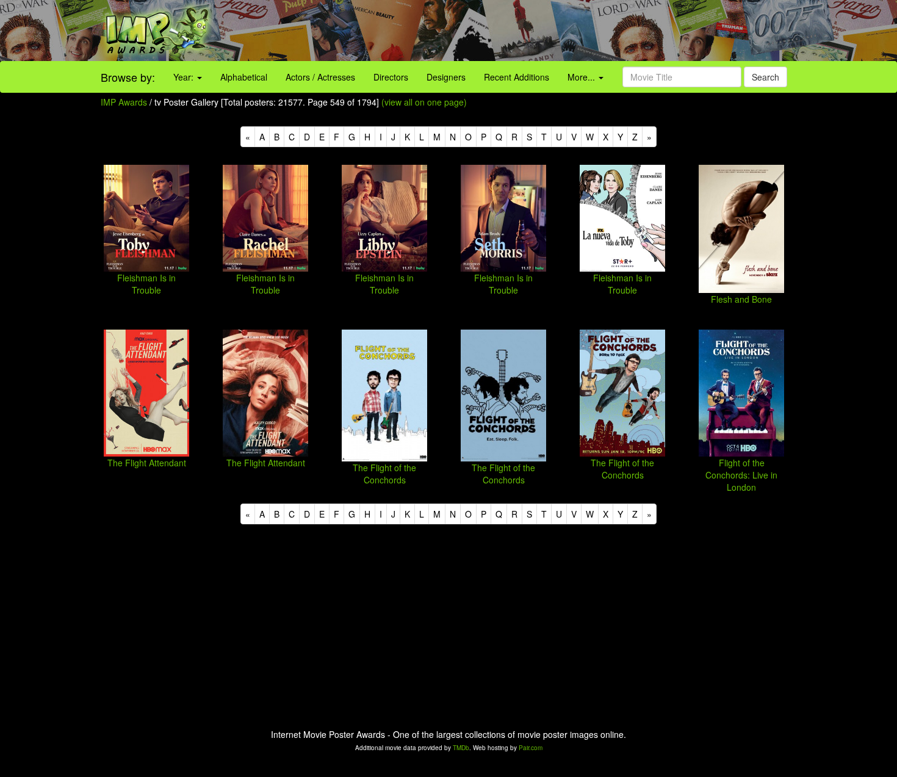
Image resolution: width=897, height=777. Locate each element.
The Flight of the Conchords (384, 473)
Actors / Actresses (320, 77)
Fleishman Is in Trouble (146, 284)
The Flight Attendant (146, 463)
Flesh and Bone (741, 299)
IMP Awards (124, 102)
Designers (446, 77)
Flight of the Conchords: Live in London (741, 475)
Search (765, 77)
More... (582, 77)
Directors (390, 77)
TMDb (461, 747)
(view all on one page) (424, 102)
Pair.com (530, 747)
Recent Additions (516, 77)
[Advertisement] (561, 30)
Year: (184, 77)
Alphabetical (243, 77)
